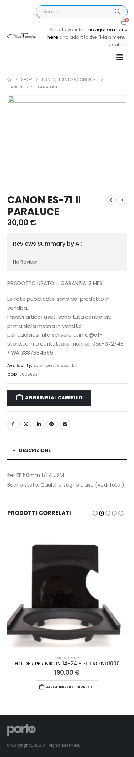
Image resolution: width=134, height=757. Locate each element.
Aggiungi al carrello (53, 397)
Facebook (13, 424)
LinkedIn (39, 424)
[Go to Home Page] (9, 79)
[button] (120, 57)
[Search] (117, 12)
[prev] (111, 200)
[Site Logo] (21, 36)
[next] (122, 200)
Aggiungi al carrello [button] (70, 687)
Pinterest (52, 424)
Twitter (25, 424)
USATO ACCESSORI (67, 657)
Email (64, 424)
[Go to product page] (67, 590)
